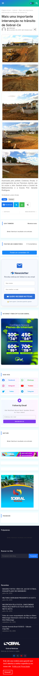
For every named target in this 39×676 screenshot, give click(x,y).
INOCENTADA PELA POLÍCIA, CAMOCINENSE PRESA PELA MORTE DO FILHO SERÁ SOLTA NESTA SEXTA (18, 607)
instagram (11, 386)
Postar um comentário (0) (19, 252)
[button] (32, 3)
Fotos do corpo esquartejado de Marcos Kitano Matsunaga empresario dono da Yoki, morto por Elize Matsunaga (19, 618)
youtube (30, 386)
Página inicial (6, 10)
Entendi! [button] (8, 672)
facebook (11, 380)
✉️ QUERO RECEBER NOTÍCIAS (19, 296)
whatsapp (30, 380)
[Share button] (27, 204)
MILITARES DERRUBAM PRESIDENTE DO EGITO (19, 598)
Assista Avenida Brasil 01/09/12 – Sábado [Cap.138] (16, 628)
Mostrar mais (32, 223)
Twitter (16, 204)
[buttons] (14, 655)
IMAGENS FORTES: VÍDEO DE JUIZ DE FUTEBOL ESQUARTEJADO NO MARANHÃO (19, 590)
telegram (30, 391)
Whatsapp (21, 204)
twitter (11, 391)
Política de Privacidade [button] (21, 666)
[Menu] (3, 3)
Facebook (8, 205)
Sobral (15, 10)
